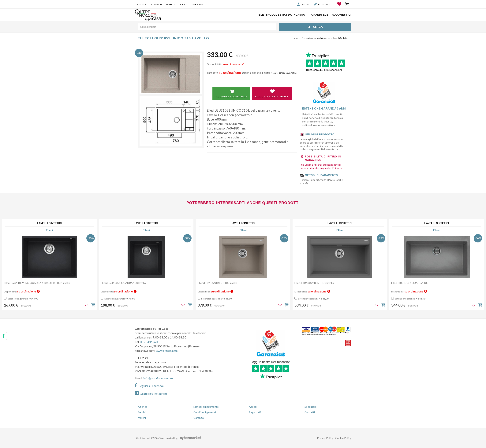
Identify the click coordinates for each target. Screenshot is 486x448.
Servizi (183, 4)
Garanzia (197, 4)
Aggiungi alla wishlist (272, 96)
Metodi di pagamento (206, 406)
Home (295, 38)
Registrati (324, 4)
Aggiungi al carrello (231, 96)
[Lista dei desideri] (339, 7)
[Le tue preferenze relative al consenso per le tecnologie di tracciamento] (3, 336)
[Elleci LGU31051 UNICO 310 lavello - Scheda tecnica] (171, 121)
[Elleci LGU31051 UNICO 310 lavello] (171, 74)
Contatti (156, 4)
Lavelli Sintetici (340, 38)
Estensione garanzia (22, 298)
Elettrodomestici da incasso (316, 38)
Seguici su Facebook (151, 386)
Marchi (170, 4)
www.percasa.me (167, 350)
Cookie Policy (343, 438)
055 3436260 (149, 342)
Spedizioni (310, 406)
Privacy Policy (325, 438)
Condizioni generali (204, 412)
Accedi (305, 4)
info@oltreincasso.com (158, 378)
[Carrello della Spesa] (347, 4)
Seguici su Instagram (153, 393)
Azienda (142, 4)
